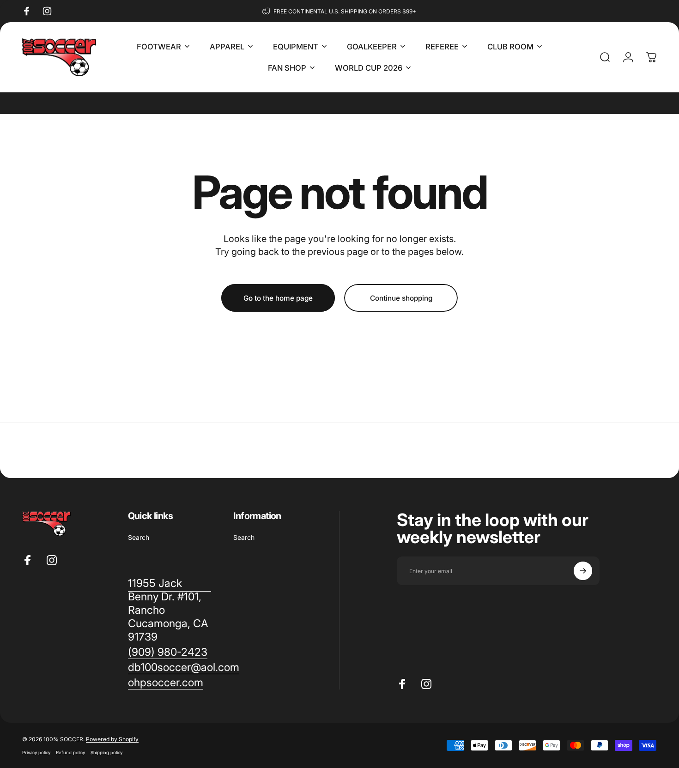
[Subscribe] (583, 571)
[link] (167, 652)
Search (138, 537)
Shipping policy (106, 752)
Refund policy (70, 752)
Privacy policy (36, 752)
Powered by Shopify (112, 739)
